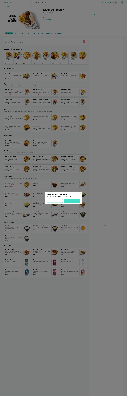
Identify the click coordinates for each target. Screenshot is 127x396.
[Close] (80, 193)
